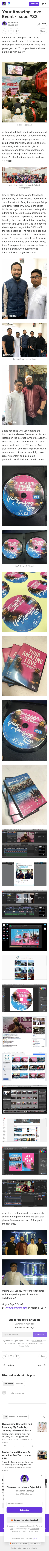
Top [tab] (5, 1416)
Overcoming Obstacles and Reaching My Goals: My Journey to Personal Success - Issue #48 (18, 1427)
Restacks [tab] (19, 1384)
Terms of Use (37, 1340)
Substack (14, 1548)
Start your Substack (19, 1543)
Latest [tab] (12, 1416)
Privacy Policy (33, 1531)
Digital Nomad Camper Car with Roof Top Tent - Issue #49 (16, 1455)
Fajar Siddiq (13, 22)
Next (40, 1365)
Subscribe (34, 4)
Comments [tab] (8, 1384)
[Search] (44, 1416)
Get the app (35, 1543)
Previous (10, 1365)
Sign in (43, 4)
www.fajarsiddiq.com (16, 1307)
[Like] (4, 31)
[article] (24, 1434)
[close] (41, 1476)
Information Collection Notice (29, 1343)
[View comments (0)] (11, 31)
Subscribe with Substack (26, 1520)
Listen (43, 24)
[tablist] (13, 1383)
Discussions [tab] (22, 1416)
